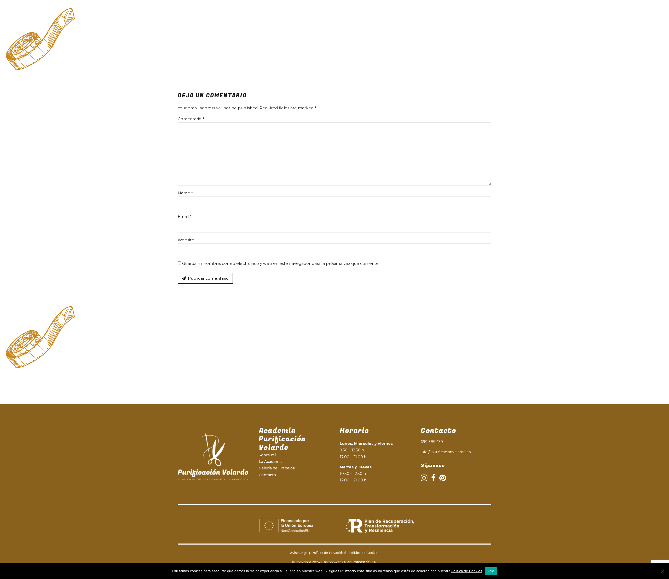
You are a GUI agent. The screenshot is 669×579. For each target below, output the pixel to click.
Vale (490, 571)
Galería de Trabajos (403, 24)
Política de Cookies (363, 553)
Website (186, 239)
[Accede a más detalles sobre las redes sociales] (424, 478)
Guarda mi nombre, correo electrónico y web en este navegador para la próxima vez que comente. (280, 263)
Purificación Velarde (220, 24)
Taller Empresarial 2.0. (359, 562)
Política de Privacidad (328, 553)
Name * (185, 192)
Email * (185, 216)
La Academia (358, 24)
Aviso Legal (299, 553)
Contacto (444, 24)
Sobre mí (267, 455)
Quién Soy (322, 24)
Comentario (191, 118)
